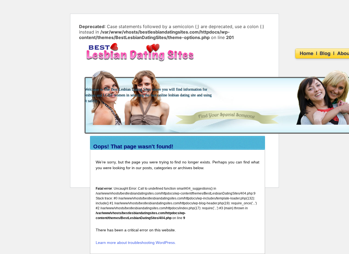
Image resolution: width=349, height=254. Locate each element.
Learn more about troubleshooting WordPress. (136, 242)
